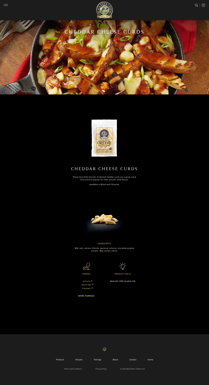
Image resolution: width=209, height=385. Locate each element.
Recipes (79, 359)
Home (150, 359)
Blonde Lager (86, 285)
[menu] (5, 5)
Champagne (86, 288)
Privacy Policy (101, 369)
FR (203, 5)
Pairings (97, 359)
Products (60, 359)
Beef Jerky (86, 281)
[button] (196, 5)
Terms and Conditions (73, 369)
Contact (132, 359)
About (115, 359)
